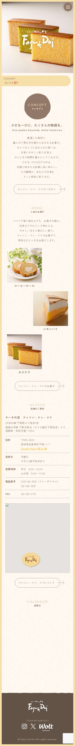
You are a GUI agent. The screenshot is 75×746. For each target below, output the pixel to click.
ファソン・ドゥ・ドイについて (36, 582)
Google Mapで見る (32, 448)
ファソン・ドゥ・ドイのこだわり (36, 189)
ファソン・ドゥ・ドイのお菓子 (36, 386)
